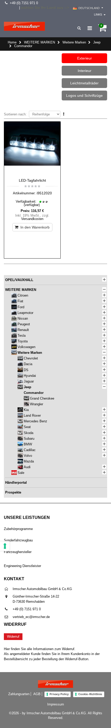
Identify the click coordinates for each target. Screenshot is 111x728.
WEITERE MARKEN (39, 42)
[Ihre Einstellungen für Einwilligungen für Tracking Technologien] (5, 546)
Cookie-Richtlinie (90, 694)
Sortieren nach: (15, 114)
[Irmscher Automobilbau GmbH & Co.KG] (24, 26)
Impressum (55, 704)
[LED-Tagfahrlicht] (32, 148)
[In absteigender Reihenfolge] (63, 114)
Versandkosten (32, 219)
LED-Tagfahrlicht (32, 180)
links (98, 14)
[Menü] (90, 28)
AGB (37, 694)
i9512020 (44, 193)
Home (12, 42)
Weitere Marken (74, 42)
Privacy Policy (59, 694)
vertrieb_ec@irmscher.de (31, 617)
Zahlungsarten (18, 694)
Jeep (96, 42)
